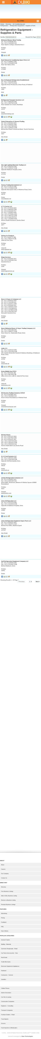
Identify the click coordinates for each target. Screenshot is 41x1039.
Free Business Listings (7, 891)
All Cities (20, 21)
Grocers (3, 1023)
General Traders (5, 940)
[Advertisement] (20, 13)
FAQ (2, 926)
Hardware (3, 970)
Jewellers (3, 979)
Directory (3, 887)
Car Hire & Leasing (6, 997)
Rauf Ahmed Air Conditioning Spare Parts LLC (15, 60)
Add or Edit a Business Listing (9, 895)
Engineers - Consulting (7, 1006)
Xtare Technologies (27, 1036)
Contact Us (4, 878)
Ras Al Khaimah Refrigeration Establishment (15, 80)
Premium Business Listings (8, 904)
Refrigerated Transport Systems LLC (12, 100)
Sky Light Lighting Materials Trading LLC (13, 165)
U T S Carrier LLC (6, 206)
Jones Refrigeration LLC (8, 501)
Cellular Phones (5, 988)
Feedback (3, 922)
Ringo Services (6, 257)
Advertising (4, 913)
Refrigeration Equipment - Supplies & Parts (16, 31)
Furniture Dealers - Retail (7, 1014)
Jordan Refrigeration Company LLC (12, 478)
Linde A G (4, 348)
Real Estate (4, 957)
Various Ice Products (7, 235)
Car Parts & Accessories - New (9, 953)
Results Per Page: (31, 37)
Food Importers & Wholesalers (9, 1027)
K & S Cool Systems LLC (9, 456)
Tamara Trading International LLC (11, 185)
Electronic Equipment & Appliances (10, 966)
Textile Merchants (5, 961)
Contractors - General (7, 975)
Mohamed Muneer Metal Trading (11, 40)
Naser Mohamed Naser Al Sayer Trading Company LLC (18, 328)
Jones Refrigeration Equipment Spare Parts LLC (16, 521)
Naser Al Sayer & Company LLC (11, 299)
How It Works (4, 931)
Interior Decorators (6, 992)
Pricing (3, 917)
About (2, 864)
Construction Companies (7, 1001)
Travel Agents (4, 1019)
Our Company (5, 873)
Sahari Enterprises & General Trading (12, 121)
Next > (38, 581)
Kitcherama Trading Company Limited (13, 393)
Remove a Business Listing (8, 900)
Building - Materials (6, 944)
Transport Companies (7, 1010)
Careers (3, 869)
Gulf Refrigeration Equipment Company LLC (14, 561)
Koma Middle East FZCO (8, 371)
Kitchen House (5, 435)
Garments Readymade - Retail (9, 948)
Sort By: (2, 37)
